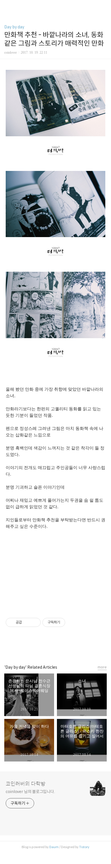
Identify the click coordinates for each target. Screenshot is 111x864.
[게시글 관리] (34, 622)
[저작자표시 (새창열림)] (67, 622)
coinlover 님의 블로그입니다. (30, 791)
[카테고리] (7, 6)
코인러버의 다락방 (26, 784)
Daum (54, 847)
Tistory (84, 847)
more (102, 667)
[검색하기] (104, 6)
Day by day (14, 27)
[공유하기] (27, 622)
